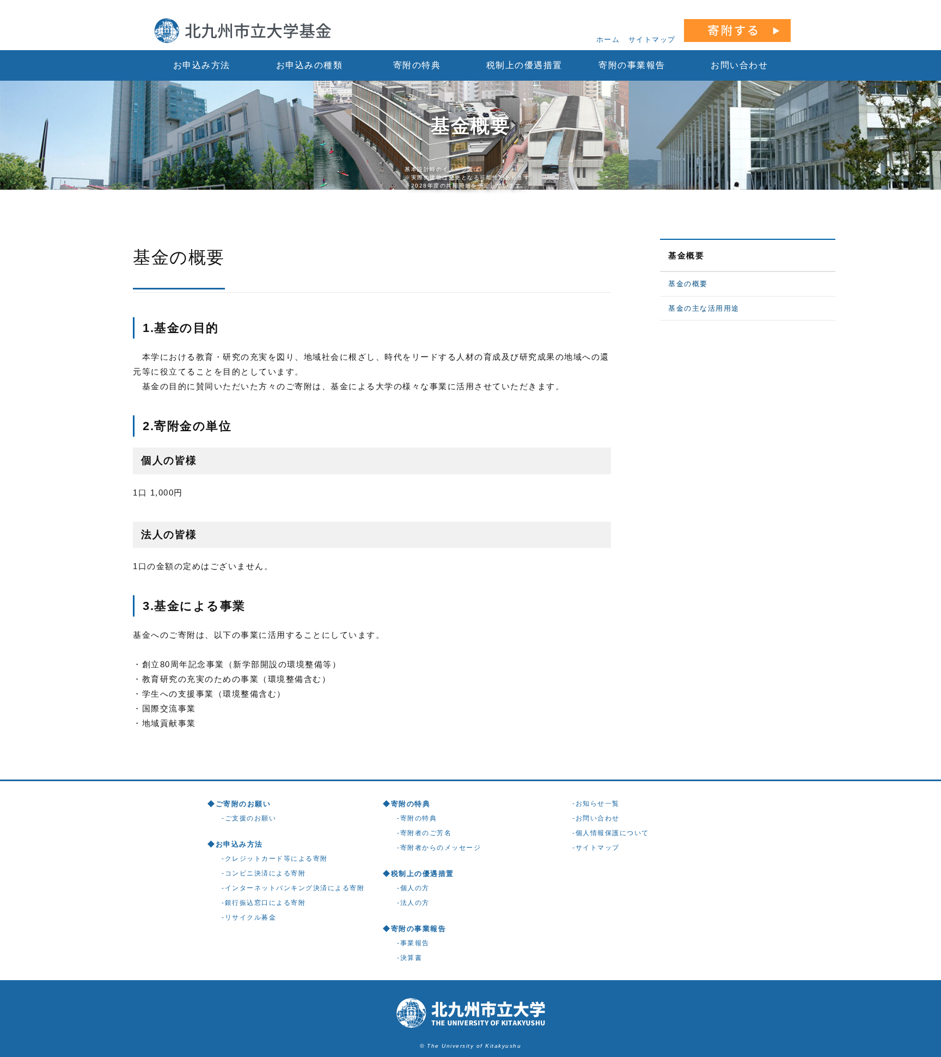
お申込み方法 (201, 65)
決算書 (411, 958)
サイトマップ (652, 39)
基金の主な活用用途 (704, 308)
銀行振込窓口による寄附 (265, 903)
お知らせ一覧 (598, 803)
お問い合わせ (739, 65)
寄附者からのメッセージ (440, 847)
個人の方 (415, 888)
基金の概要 (688, 284)
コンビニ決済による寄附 (265, 873)
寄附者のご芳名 (426, 833)
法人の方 (415, 903)
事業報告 (415, 943)
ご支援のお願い (251, 818)
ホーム (608, 39)
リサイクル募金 (251, 917)
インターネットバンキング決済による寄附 (295, 888)
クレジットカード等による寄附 (276, 858)
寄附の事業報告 (631, 65)
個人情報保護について (612, 833)
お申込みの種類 (309, 65)
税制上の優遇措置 (524, 65)
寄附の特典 (417, 65)
